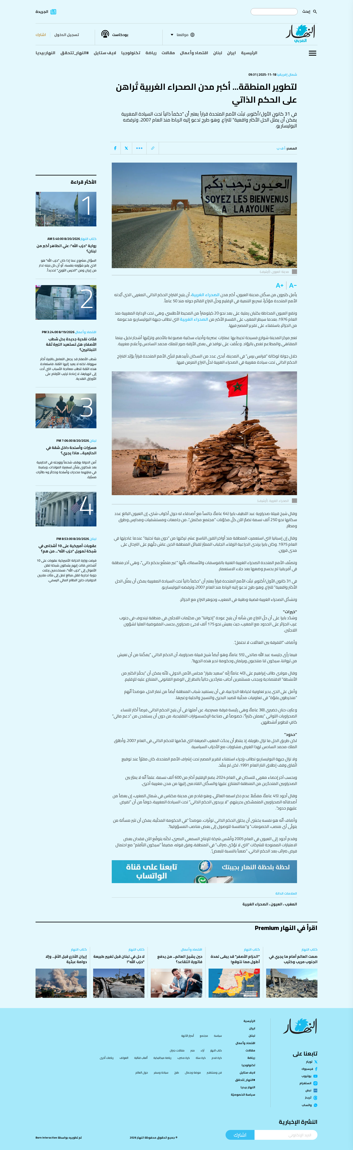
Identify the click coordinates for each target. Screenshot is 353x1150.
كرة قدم (217, 1057)
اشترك (41, 34)
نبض (308, 1090)
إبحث (306, 11)
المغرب (291, 904)
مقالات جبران (177, 1050)
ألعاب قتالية (140, 1057)
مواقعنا (182, 34)
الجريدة (42, 11)
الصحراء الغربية (205, 294)
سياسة (218, 1035)
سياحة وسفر (161, 1072)
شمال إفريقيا (286, 74)
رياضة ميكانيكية (162, 1057)
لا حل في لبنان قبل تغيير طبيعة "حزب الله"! (118, 959)
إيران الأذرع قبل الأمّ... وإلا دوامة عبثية (66, 959)
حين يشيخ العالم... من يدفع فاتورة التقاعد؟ (179, 959)
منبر (192, 1050)
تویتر (309, 1062)
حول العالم (141, 1072)
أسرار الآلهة (187, 1035)
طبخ (176, 1072)
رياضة (150, 52)
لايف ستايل (105, 52)
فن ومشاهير (214, 1072)
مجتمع (204, 1035)
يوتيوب (306, 1076)
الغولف (124, 1057)
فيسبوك (307, 1069)
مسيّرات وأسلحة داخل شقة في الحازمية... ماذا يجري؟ (71, 450)
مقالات (168, 52)
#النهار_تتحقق (74, 52)
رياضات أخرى (107, 1057)
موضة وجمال (193, 1072)
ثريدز (308, 1098)
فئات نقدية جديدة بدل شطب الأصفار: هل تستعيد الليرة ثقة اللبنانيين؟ (71, 344)
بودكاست (120, 34)
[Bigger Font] (280, 285)
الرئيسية (249, 52)
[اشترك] (204, 871)
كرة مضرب (183, 1057)
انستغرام (305, 1083)
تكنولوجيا (130, 52)
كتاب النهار (88, 239)
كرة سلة (201, 1057)
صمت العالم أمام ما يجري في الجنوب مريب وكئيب (293, 959)
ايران (231, 52)
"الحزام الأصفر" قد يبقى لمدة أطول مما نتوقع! (235, 959)
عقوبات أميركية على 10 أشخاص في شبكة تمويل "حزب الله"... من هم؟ (67, 548)
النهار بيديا (45, 52)
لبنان (217, 52)
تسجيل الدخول (66, 34)
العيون (276, 904)
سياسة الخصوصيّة (243, 1094)
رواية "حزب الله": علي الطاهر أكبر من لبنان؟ (66, 248)
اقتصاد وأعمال (194, 52)
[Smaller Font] (291, 285)
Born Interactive (46, 1137)
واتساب (307, 1105)
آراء (202, 1050)
